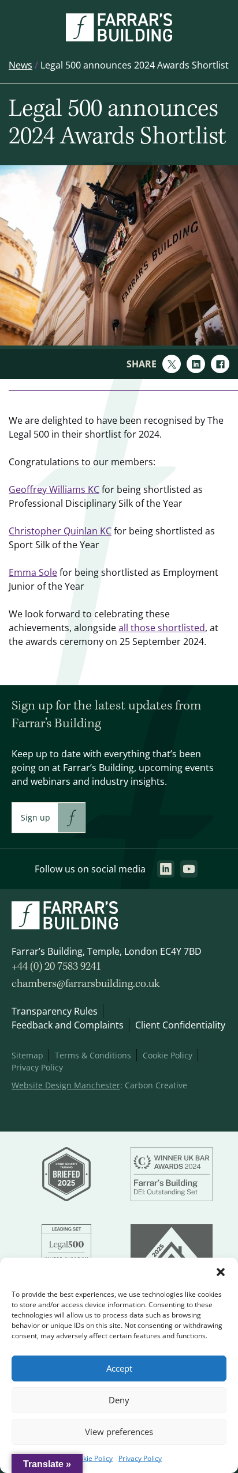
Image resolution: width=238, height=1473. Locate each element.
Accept (119, 1368)
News (20, 65)
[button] (220, 1272)
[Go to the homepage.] (119, 38)
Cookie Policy (91, 1458)
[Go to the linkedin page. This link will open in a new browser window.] (165, 869)
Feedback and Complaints (68, 1025)
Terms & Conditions (93, 1055)
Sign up (35, 817)
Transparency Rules (55, 1011)
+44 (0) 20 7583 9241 (56, 967)
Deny (119, 1400)
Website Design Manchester (66, 1085)
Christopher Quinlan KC (60, 531)
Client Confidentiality (180, 1025)
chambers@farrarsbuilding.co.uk (86, 984)
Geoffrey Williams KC (54, 489)
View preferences (119, 1432)
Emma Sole (33, 572)
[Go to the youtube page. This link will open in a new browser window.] (189, 869)
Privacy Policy (140, 1458)
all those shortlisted (161, 627)
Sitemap (27, 1055)
